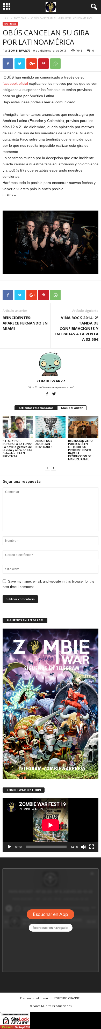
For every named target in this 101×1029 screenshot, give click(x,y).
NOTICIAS (20, 18)
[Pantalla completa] (91, 846)
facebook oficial (15, 83)
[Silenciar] (83, 846)
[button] (93, 7)
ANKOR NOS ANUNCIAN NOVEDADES (44, 444)
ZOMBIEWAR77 (19, 50)
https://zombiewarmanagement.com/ (50, 387)
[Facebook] (47, 394)
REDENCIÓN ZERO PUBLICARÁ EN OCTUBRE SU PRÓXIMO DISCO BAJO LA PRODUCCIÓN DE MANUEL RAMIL (80, 450)
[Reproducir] (9, 846)
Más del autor (72, 408)
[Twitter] (54, 394)
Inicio (6, 18)
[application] (50, 825)
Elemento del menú (34, 998)
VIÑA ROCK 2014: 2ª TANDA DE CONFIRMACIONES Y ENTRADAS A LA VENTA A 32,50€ (76, 328)
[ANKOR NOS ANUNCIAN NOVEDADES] (50, 427)
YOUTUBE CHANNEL (67, 998)
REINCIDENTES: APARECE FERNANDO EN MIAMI (25, 323)
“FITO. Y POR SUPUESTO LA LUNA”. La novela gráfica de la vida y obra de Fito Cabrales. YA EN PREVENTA (17, 448)
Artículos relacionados (36, 408)
